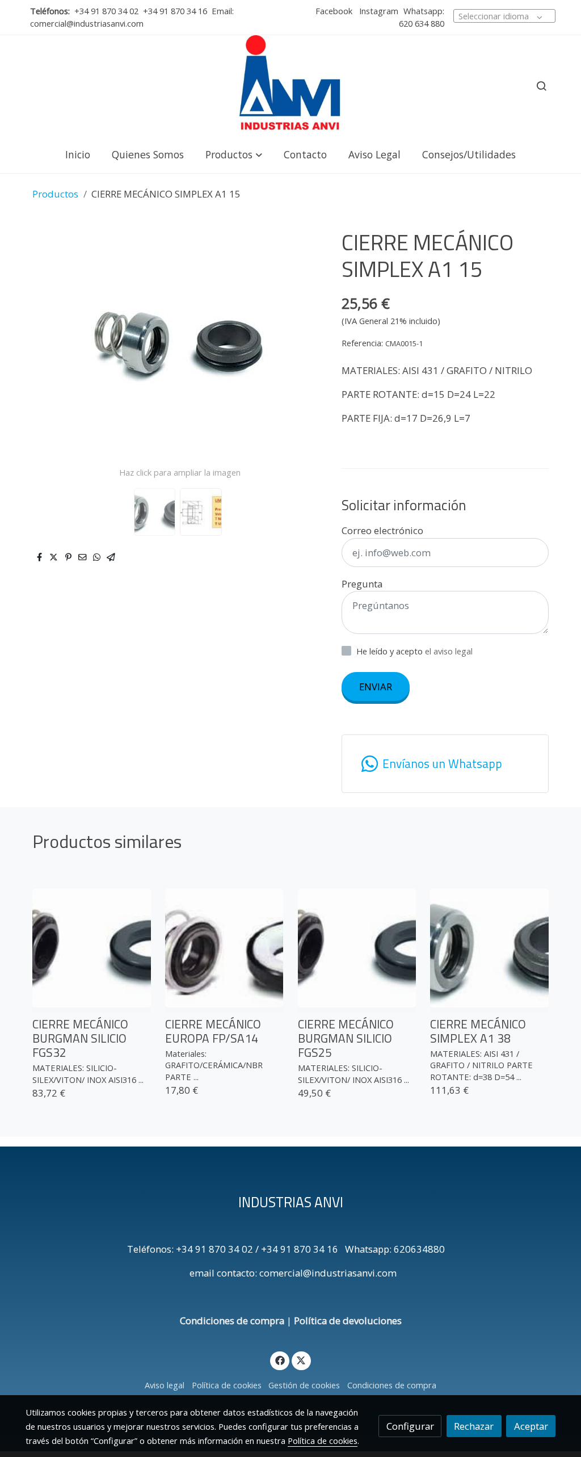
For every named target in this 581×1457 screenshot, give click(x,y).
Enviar (375, 686)
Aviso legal (164, 1385)
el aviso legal (449, 651)
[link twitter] (301, 1359)
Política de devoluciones (348, 1320)
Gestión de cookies (304, 1385)
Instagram (377, 10)
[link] (290, 85)
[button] (233, 154)
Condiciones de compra (232, 1320)
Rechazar (474, 1426)
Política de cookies (227, 1385)
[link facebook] (279, 1359)
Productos (55, 193)
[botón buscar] (541, 85)
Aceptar (531, 1426)
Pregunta (362, 583)
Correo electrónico (382, 530)
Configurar (410, 1426)
